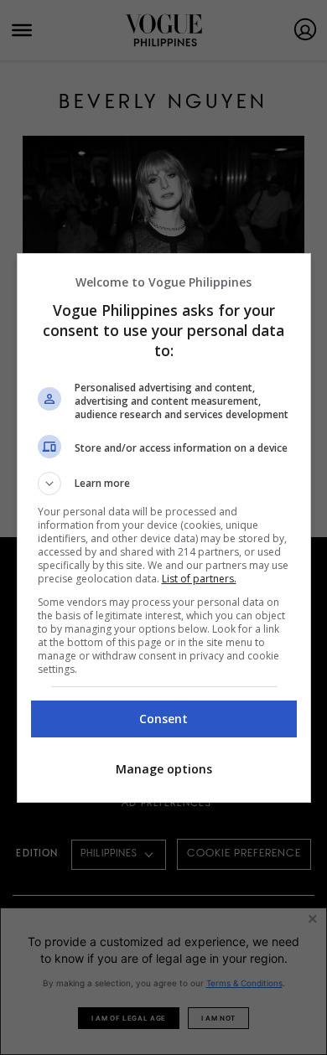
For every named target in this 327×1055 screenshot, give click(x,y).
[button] (164, 483)
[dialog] (164, 528)
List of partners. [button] (199, 578)
